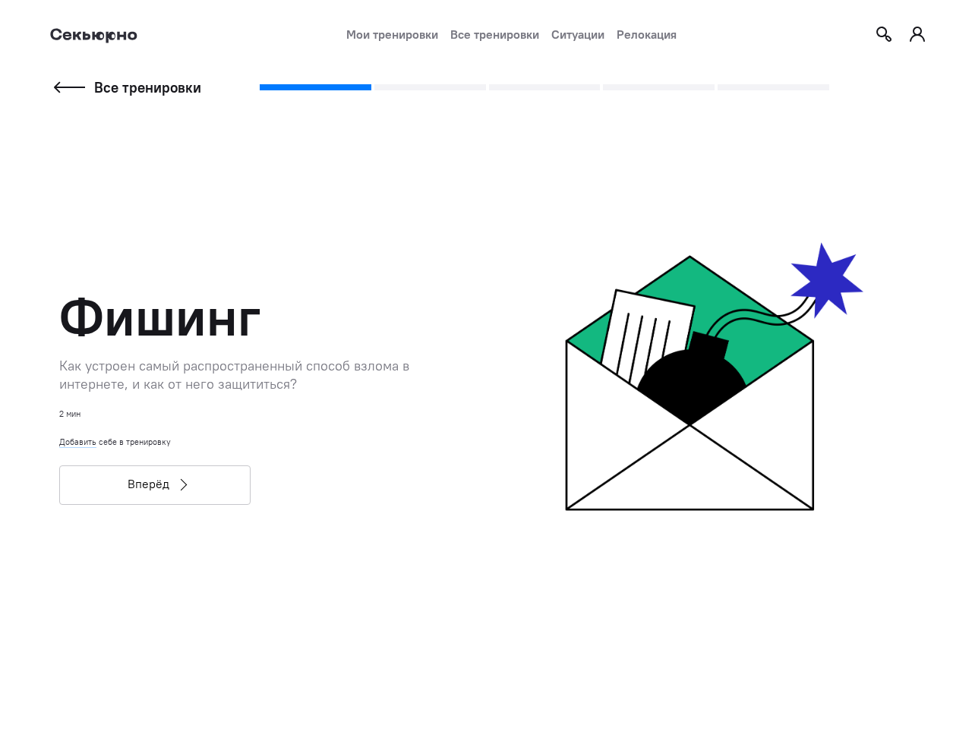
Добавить (77, 442)
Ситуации (577, 34)
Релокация (647, 34)
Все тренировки (494, 34)
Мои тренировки (392, 34)
